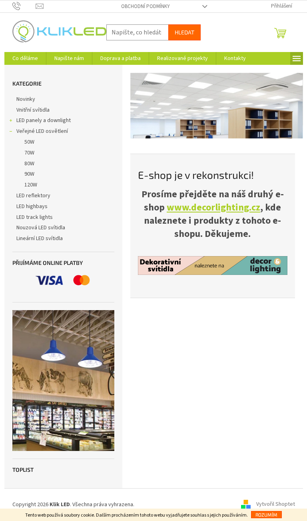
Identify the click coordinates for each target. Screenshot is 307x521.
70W (29, 153)
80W (29, 164)
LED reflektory (33, 196)
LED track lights (34, 217)
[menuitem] (25, 58)
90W (29, 174)
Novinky (25, 99)
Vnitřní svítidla (33, 110)
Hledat (184, 32)
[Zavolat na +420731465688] (24, 6)
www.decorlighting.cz (213, 207)
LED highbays (32, 206)
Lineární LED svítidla (39, 238)
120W (30, 185)
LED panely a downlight (43, 120)
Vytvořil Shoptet (275, 505)
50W (29, 142)
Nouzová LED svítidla (40, 228)
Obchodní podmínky (145, 6)
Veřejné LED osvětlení (42, 131)
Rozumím (266, 514)
